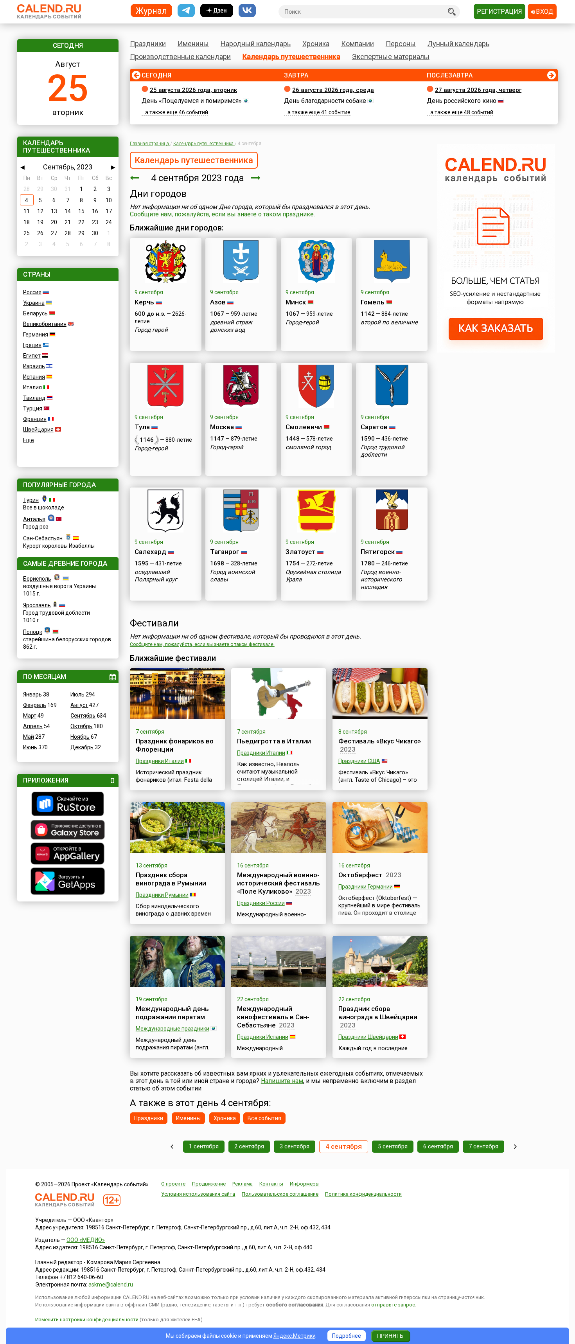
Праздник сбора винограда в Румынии (171, 879)
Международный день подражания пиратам (172, 1013)
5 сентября (393, 1146)
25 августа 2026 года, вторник (193, 90)
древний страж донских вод (231, 326)
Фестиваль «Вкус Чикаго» (379, 741)
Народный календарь (256, 44)
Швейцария (38, 429)
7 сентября (483, 1146)
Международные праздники (172, 1029)
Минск (296, 302)
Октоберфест (360, 875)
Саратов (374, 427)
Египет (32, 356)
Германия (35, 334)
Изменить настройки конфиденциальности (86, 1319)
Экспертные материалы (390, 56)
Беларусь (35, 313)
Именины (193, 44)
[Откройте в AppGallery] (68, 854)
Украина (34, 303)
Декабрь (81, 747)
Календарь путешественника (291, 56)
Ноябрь (80, 737)
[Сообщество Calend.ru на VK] (247, 11)
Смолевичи (304, 427)
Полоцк (32, 632)
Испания (34, 377)
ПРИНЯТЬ (390, 1336)
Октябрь (81, 726)
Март (29, 715)
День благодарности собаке (325, 100)
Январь (32, 694)
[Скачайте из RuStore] (68, 805)
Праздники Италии (160, 761)
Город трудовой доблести (382, 451)
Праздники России (261, 903)
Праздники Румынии (162, 895)
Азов (218, 302)
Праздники (148, 44)
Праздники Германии (365, 886)
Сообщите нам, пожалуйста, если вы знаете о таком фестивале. (202, 644)
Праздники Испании (262, 1037)
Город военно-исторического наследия (381, 579)
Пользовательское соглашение (280, 1194)
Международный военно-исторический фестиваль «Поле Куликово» (278, 883)
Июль (77, 694)
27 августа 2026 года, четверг (478, 90)
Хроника (315, 44)
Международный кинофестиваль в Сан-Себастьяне (273, 1017)
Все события (264, 1118)
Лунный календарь (458, 44)
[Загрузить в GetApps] (68, 882)
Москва (222, 427)
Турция (32, 408)
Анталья (34, 519)
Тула (142, 427)
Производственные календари (180, 56)
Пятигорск (378, 552)
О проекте (173, 1184)
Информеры (305, 1184)
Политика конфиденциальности (363, 1194)
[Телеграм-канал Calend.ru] (186, 11)
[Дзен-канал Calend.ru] (216, 11)
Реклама (242, 1184)
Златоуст (301, 552)
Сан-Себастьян (43, 538)
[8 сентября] (515, 1146)
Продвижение (209, 1184)
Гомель (373, 302)
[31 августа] (172, 1146)
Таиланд (34, 398)
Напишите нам (282, 1081)
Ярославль (37, 605)
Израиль (34, 366)
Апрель (33, 726)
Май (28, 737)
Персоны (401, 44)
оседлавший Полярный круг (156, 576)
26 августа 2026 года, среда (333, 90)
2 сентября (249, 1146)
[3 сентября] (134, 178)
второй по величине (389, 322)
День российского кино (461, 100)
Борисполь (37, 579)
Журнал (151, 10)
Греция (32, 345)
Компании (357, 44)
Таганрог (224, 552)
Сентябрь (82, 715)
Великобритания (44, 324)
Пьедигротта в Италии (274, 741)
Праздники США (359, 761)
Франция (35, 419)
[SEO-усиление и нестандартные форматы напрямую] (496, 350)
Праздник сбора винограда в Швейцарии (377, 1013)
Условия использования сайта (198, 1194)
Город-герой (151, 329)
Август (79, 705)
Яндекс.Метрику (294, 1336)
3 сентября (294, 1146)
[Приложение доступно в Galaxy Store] (68, 831)
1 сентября (204, 1146)
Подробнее (346, 1336)
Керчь (144, 302)
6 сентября (438, 1146)
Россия (32, 292)
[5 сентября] (256, 178)
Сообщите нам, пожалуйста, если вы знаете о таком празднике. (222, 214)
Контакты (271, 1184)
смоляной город (308, 447)
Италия (32, 387)
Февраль (34, 705)
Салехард (150, 552)
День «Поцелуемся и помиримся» (192, 100)
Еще (28, 440)
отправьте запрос (393, 1305)
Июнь (30, 747)
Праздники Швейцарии (368, 1037)
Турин (31, 500)
